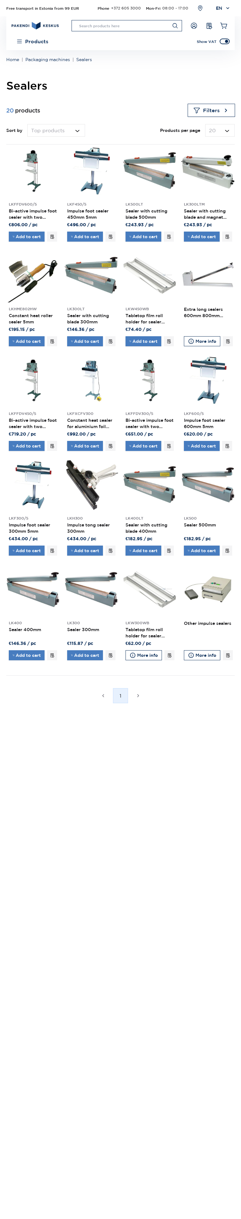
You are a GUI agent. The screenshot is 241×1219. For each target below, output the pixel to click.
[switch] (225, 41)
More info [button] (205, 341)
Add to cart (28, 236)
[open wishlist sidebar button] (209, 25)
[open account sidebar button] (194, 25)
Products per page (180, 130)
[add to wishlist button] (52, 237)
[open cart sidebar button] (224, 25)
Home (12, 59)
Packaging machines (47, 59)
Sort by (14, 130)
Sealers (84, 59)
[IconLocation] (200, 8)
